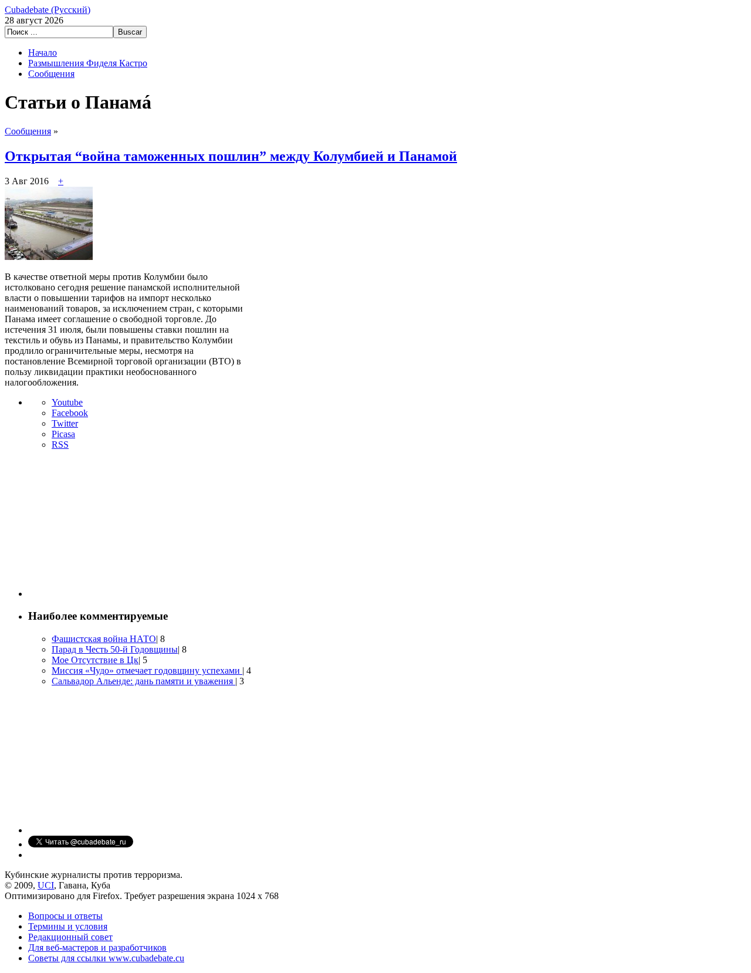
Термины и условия (67, 926)
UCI (46, 885)
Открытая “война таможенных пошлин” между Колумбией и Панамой (231, 156)
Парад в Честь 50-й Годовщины (115, 649)
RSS (60, 445)
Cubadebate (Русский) (47, 10)
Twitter (65, 423)
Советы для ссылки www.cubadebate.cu (106, 958)
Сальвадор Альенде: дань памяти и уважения (143, 681)
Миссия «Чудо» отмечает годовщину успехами (147, 670)
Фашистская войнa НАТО (104, 639)
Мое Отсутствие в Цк (95, 660)
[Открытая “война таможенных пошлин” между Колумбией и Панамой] (49, 257)
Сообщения (51, 74)
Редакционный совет (70, 937)
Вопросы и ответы (65, 916)
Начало (42, 53)
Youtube (67, 402)
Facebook (70, 413)
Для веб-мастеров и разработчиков (97, 947)
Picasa (63, 434)
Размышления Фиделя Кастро (87, 63)
